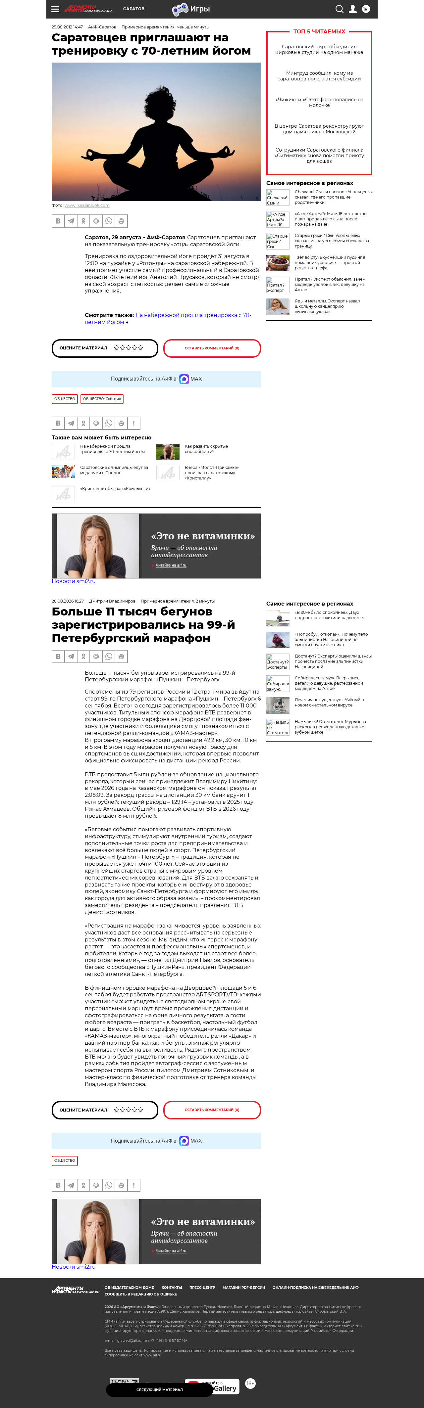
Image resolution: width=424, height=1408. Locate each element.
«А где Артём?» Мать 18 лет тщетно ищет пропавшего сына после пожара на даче (331, 219)
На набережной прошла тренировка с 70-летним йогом (112, 449)
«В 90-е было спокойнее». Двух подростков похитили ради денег (330, 615)
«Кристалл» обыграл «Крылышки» (115, 488)
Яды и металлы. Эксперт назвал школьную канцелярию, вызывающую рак (327, 306)
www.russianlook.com (87, 205)
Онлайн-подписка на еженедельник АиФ (316, 1288)
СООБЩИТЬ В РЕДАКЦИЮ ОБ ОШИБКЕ (141, 1294)
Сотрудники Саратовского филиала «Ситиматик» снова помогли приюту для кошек (319, 155)
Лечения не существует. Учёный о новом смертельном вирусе (329, 702)
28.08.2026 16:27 (68, 601)
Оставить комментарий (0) (212, 348)
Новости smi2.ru (74, 581)
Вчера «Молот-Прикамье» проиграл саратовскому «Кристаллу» (212, 472)
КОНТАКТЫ (172, 1288)
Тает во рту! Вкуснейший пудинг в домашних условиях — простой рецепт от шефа (330, 262)
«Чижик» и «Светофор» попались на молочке (319, 102)
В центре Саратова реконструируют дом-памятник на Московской (319, 129)
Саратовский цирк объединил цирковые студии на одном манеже (319, 49)
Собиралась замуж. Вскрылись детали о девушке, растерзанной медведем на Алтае (329, 683)
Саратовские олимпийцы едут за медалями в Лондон (114, 470)
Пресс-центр (202, 1288)
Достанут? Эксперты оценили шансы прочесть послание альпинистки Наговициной (333, 661)
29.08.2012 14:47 (67, 26)
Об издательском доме (129, 1288)
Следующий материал (159, 1390)
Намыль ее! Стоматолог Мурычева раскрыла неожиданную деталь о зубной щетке (330, 727)
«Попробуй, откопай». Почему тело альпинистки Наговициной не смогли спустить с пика (331, 639)
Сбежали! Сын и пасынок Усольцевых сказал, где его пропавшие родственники (333, 197)
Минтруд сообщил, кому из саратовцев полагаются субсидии (319, 76)
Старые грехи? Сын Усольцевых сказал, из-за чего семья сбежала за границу (332, 241)
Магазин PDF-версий (244, 1288)
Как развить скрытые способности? (206, 449)
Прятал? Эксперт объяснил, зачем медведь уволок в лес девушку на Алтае (330, 284)
